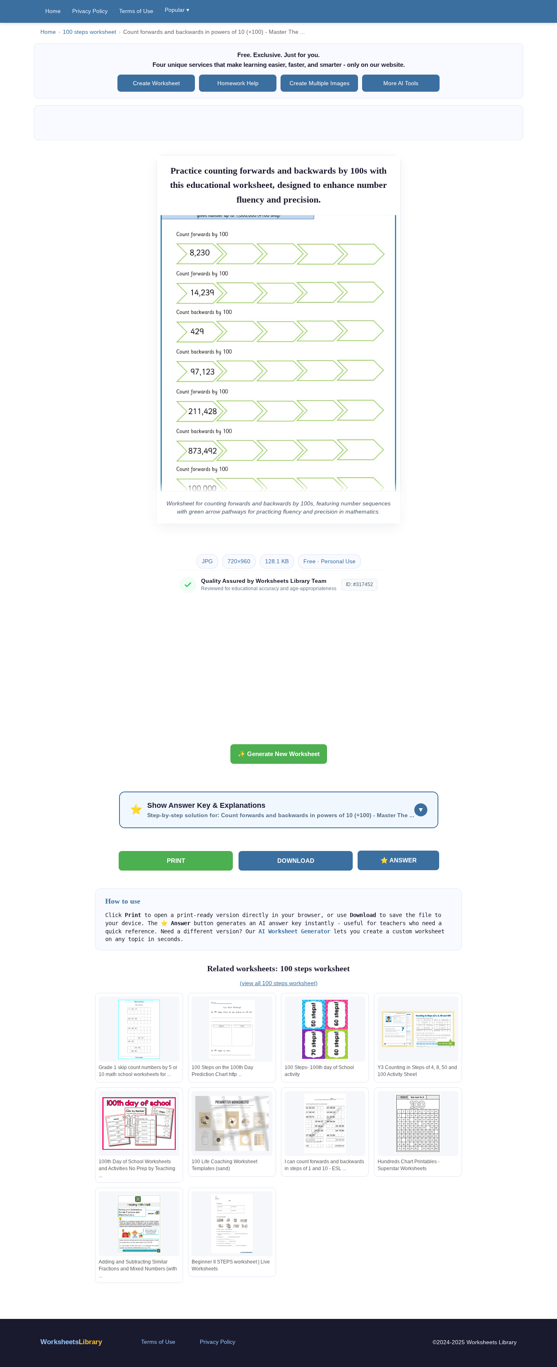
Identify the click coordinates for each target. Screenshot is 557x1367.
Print (176, 860)
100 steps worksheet (89, 32)
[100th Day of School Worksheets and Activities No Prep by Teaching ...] (139, 1123)
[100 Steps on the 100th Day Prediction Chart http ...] (232, 1029)
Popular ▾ (177, 10)
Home (53, 11)
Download (295, 860)
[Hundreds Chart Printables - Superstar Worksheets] (418, 1123)
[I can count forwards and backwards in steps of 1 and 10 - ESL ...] (325, 1123)
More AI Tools (400, 83)
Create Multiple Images (319, 83)
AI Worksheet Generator (294, 931)
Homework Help (238, 83)
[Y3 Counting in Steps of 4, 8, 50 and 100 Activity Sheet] (418, 1029)
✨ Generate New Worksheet (279, 753)
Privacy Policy (90, 11)
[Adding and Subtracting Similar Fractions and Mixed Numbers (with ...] (139, 1223)
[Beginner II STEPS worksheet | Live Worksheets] (232, 1223)
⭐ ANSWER (398, 860)
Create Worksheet (156, 83)
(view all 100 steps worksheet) (279, 983)
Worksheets (71, 1342)
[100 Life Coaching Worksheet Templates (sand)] (232, 1123)
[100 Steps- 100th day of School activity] (325, 1029)
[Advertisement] (278, 672)
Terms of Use (136, 11)
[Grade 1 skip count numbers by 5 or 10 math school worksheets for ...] (139, 1029)
